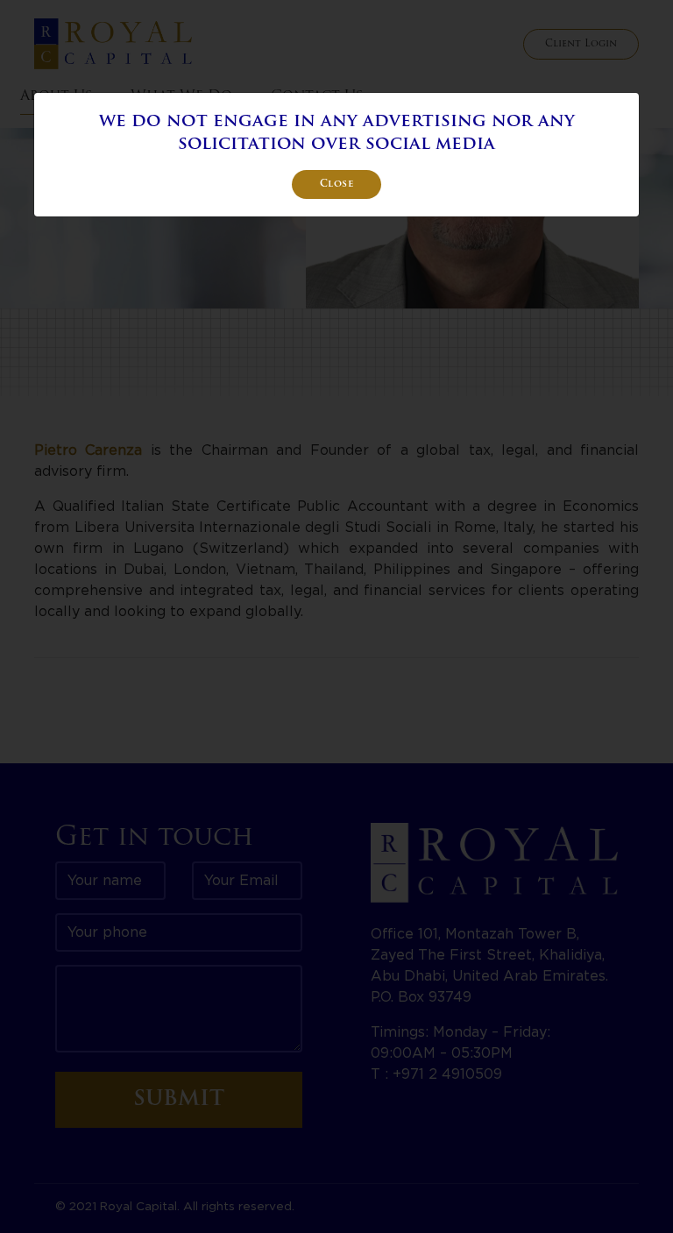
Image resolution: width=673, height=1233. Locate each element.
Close (337, 184)
